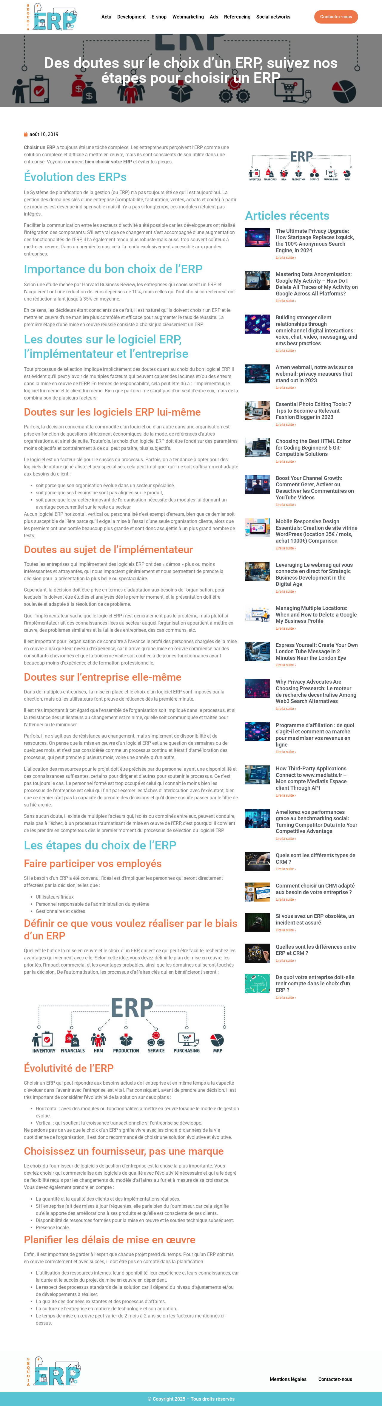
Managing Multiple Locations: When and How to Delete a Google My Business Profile (316, 614)
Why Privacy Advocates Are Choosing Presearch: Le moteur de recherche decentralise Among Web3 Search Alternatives (316, 691)
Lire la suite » (286, 258)
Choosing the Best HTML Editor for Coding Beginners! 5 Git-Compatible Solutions (313, 447)
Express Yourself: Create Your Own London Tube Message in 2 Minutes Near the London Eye (317, 651)
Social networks (273, 17)
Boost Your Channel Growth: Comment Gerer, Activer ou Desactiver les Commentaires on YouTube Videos (315, 488)
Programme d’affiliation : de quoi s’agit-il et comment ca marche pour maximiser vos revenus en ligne (315, 735)
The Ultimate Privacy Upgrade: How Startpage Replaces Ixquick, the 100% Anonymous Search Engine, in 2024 (315, 240)
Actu (106, 17)
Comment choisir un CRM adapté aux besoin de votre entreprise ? (315, 888)
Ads (214, 17)
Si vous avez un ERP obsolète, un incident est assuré (315, 919)
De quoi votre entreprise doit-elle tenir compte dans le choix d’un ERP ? (315, 983)
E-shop (159, 17)
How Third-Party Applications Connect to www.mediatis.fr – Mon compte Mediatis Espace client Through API (311, 778)
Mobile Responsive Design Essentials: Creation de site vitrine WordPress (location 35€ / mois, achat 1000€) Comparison (317, 531)
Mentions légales (288, 1379)
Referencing (237, 17)
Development (131, 17)
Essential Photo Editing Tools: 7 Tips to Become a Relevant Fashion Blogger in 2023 (313, 410)
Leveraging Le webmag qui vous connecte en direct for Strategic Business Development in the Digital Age (314, 574)
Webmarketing (188, 17)
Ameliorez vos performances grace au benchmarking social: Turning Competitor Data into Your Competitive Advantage (316, 821)
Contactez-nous (335, 1379)
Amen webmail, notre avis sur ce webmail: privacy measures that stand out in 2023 (314, 373)
